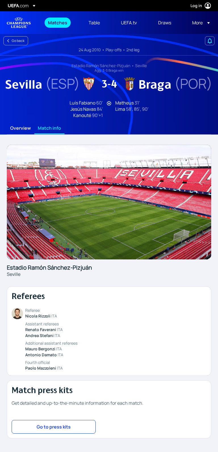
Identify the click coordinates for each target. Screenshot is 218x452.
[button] (199, 22)
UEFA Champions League (19, 22)
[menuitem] (61, 22)
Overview (20, 128)
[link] (57, 22)
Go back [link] (18, 40)
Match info (49, 128)
